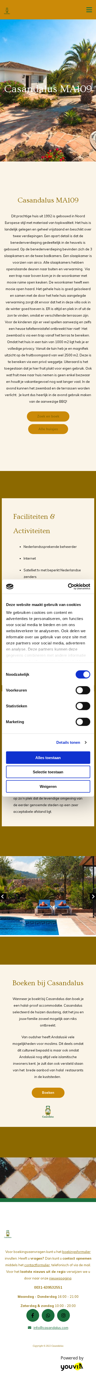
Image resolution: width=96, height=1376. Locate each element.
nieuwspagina (60, 1278)
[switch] (83, 690)
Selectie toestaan (48, 772)
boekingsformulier (76, 1252)
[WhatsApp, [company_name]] (48, 1315)
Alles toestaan (48, 757)
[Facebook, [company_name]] (32, 1315)
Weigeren (48, 786)
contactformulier (37, 1265)
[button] (48, 416)
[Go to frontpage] (40, 11)
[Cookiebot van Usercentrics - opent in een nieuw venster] (68, 586)
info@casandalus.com (51, 1328)
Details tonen (68, 742)
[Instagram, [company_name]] (63, 1315)
